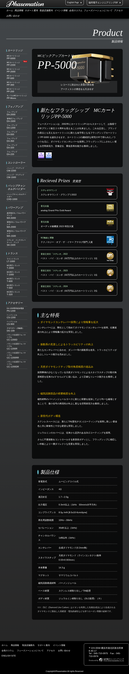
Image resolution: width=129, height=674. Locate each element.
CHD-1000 (16, 196)
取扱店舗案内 (46, 10)
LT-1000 (13, 260)
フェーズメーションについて (98, 10)
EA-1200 (12, 126)
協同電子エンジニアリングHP (103, 2)
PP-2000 (13, 70)
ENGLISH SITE (9, 656)
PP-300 (13, 83)
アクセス (118, 10)
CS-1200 (12, 316)
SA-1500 (16, 242)
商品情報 (18, 10)
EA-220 (12, 153)
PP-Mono (17, 97)
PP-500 (13, 77)
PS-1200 (15, 309)
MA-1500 (16, 233)
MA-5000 (16, 215)
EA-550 (12, 133)
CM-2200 (15, 169)
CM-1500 (15, 176)
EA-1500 (14, 120)
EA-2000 (12, 113)
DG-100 (15, 329)
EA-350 (12, 140)
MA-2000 (16, 224)
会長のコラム (75, 10)
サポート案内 (31, 10)
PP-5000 (13, 57)
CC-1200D (16, 337)
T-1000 (13, 273)
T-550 (13, 286)
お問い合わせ (13, 16)
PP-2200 (13, 64)
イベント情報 (60, 10)
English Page (73, 2)
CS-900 (12, 323)
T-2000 (13, 266)
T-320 (13, 293)
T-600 (13, 280)
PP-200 (13, 90)
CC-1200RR (16, 355)
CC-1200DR (16, 364)
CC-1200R (16, 346)
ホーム (9, 10)
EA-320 (12, 146)
